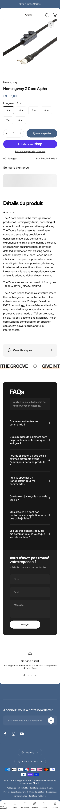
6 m (46, 110)
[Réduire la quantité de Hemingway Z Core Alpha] (6, 133)
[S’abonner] (51, 720)
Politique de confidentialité (17, 788)
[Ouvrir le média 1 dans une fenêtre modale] (51, 24)
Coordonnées (51, 792)
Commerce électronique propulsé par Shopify (38, 781)
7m (7, 120)
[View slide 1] (24, 675)
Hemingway (10, 82)
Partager (12, 158)
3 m (8, 110)
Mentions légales (20, 796)
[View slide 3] (32, 675)
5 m (34, 110)
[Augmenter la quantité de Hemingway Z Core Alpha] (20, 133)
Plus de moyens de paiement (30, 151)
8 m (20, 120)
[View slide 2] (28, 675)
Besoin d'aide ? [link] (49, 158)
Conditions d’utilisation (37, 796)
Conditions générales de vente (41, 788)
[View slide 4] (36, 675)
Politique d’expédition (35, 792)
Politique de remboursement (14, 792)
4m (21, 110)
